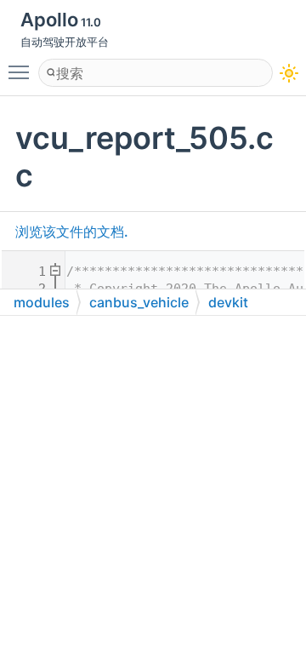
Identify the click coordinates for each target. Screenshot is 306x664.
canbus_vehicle (139, 302)
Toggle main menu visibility (22, 71)
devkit (228, 302)
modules (42, 302)
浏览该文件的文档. (71, 231)
